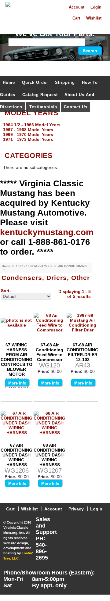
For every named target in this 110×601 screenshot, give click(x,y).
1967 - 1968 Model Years (34, 266)
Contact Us (75, 107)
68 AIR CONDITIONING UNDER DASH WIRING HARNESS (49, 455)
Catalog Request (40, 94)
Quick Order (35, 82)
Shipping (65, 82)
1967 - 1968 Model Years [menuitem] (28, 129)
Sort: (6, 290)
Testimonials (43, 107)
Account (76, 7)
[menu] (53, 132)
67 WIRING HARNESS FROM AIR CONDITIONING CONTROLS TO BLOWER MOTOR (16, 359)
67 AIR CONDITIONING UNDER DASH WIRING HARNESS (16, 455)
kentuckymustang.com (47, 232)
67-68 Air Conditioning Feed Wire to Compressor (49, 352)
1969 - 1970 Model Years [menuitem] (28, 134)
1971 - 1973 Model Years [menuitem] (28, 139)
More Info (17, 383)
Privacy (76, 508)
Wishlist (93, 18)
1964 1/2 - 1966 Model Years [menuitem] (32, 124)
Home (9, 82)
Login (95, 7)
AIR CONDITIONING (72, 266)
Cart (76, 18)
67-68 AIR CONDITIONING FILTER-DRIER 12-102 (82, 352)
